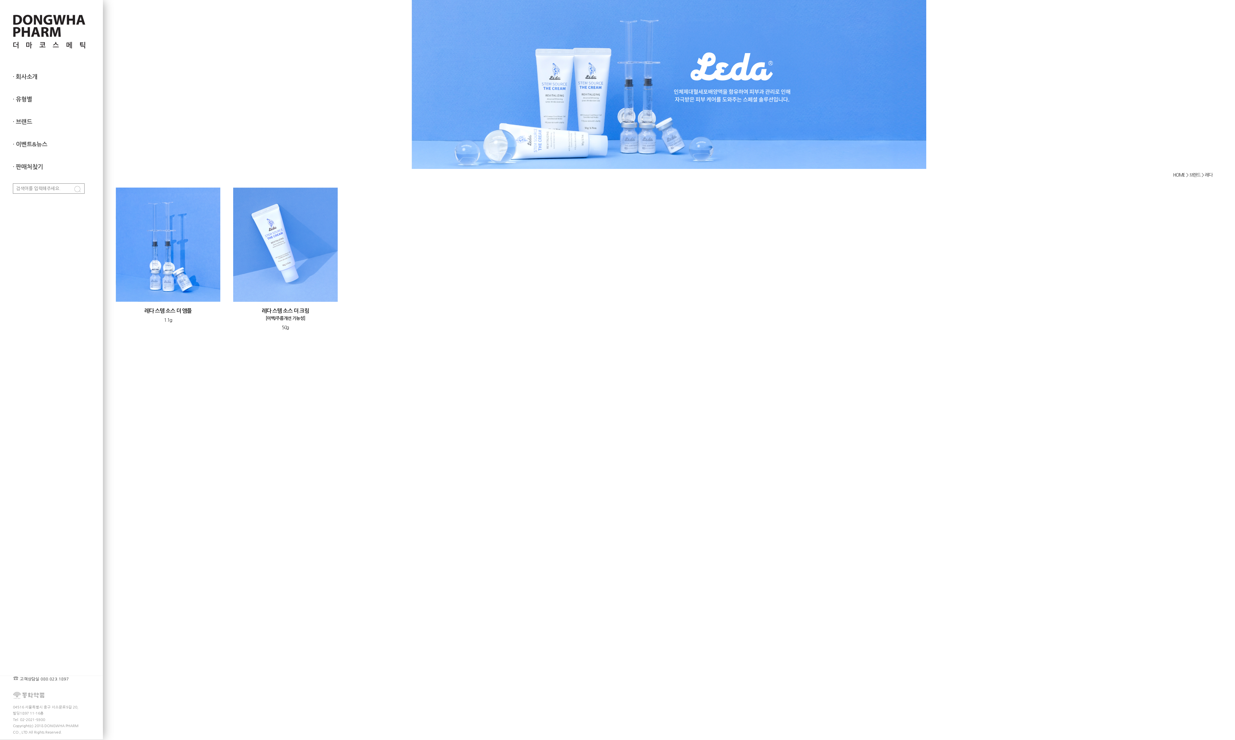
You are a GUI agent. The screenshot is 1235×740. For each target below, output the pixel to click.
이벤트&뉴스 (31, 144)
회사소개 (27, 77)
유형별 (24, 99)
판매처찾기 (29, 167)
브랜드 (24, 122)
